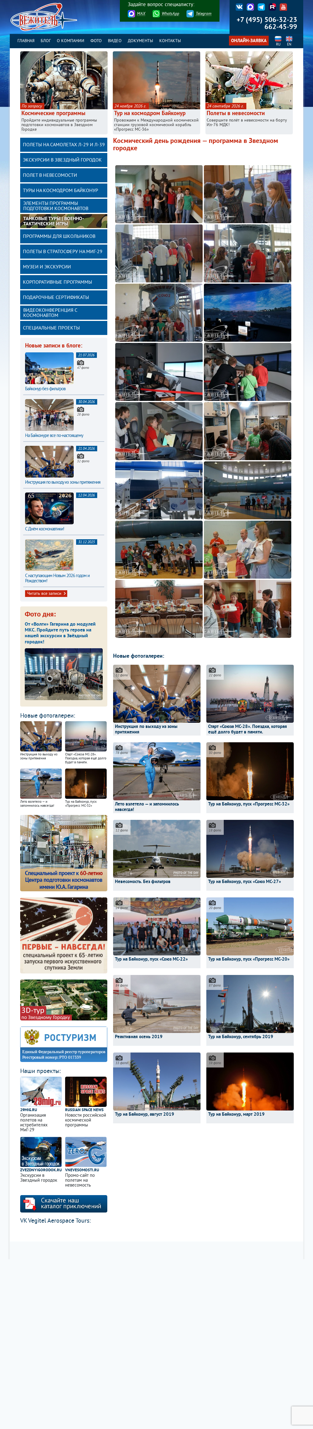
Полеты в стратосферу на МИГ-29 (62, 252)
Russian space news (84, 1110)
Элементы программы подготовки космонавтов (55, 206)
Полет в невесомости (50, 176)
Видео (115, 41)
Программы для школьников (59, 237)
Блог (46, 41)
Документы (140, 41)
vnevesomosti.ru (82, 1170)
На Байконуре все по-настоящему (54, 436)
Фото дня (39, 614)
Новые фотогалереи (47, 716)
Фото (96, 41)
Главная (26, 41)
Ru (278, 44)
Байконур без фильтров (45, 389)
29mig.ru (28, 1110)
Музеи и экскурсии (47, 267)
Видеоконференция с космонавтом (50, 313)
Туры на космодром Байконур (60, 191)
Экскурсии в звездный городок (62, 160)
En (289, 44)
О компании (70, 41)
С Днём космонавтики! (44, 529)
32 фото (83, 461)
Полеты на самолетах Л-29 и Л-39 (64, 145)
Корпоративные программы (57, 282)
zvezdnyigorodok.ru (41, 1170)
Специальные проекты (51, 328)
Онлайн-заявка (249, 41)
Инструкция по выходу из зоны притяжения (62, 482)
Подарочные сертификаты (56, 298)
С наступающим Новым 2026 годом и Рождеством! (57, 578)
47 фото (83, 368)
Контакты (170, 41)
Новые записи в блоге (53, 346)
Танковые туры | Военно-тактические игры (53, 221)
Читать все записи (44, 593)
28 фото (83, 415)
